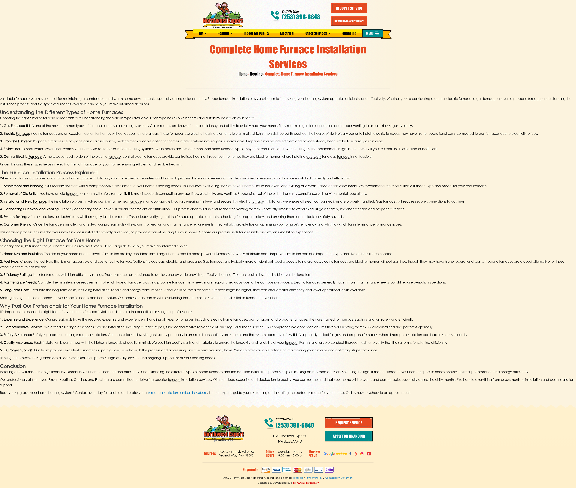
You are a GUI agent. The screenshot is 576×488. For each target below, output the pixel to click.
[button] (372, 33)
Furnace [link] (17, 126)
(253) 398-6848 (301, 16)
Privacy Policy (314, 477)
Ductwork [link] (30, 209)
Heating (223, 33)
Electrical (287, 33)
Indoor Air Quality (256, 33)
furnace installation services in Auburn (177, 393)
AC (201, 33)
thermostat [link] (187, 327)
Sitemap (298, 477)
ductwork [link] (313, 156)
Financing (349, 33)
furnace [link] (22, 99)
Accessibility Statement (339, 477)
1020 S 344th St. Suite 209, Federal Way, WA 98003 (237, 453)
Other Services (316, 33)
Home (243, 74)
